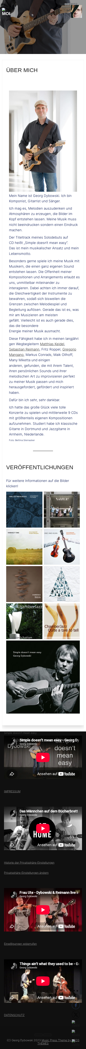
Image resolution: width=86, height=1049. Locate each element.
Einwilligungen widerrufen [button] (20, 943)
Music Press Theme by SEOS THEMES (58, 1041)
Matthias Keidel (52, 344)
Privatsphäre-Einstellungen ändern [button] (26, 872)
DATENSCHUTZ (14, 1015)
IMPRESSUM (12, 791)
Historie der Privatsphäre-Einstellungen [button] (29, 862)
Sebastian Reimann (24, 349)
